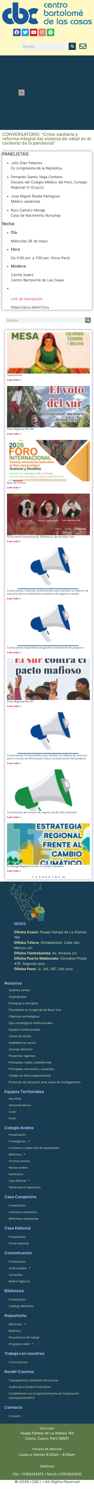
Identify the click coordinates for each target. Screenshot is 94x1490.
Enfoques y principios (23, 1003)
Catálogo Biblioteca (21, 1306)
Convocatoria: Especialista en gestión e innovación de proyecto (45, 647)
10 (63, 877)
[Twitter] (25, 32)
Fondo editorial (19, 1243)
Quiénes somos (19, 990)
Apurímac (15, 1098)
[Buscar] (72, 46)
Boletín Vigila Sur (19, 1281)
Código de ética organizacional (29, 1075)
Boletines (15, 1331)
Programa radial (19, 1344)
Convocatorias (18, 1362)
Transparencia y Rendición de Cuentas (33, 1380)
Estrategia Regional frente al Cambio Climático (35, 866)
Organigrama (17, 996)
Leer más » (14, 379)
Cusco (13, 1112)
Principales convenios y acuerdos (31, 1069)
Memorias (15, 1324)
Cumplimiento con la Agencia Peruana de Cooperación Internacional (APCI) (44, 1395)
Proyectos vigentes (22, 1056)
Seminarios (16, 1174)
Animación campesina (23, 1212)
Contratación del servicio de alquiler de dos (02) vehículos (42, 812)
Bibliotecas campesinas (24, 1219)
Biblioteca (15, 1154)
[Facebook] (17, 32)
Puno (12, 1118)
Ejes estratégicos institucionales (31, 1023)
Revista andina (18, 1167)
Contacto (15, 1416)
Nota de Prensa (16, 483)
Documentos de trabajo (24, 1337)
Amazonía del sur (20, 1105)
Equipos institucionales (24, 1029)
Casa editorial (17, 1181)
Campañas (16, 1275)
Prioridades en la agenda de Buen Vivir (35, 1010)
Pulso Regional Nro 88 (20, 429)
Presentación (17, 1135)
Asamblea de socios (22, 1042)
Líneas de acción (20, 1036)
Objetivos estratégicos (24, 1016)
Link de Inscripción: (27, 299)
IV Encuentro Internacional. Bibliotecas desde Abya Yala (40, 537)
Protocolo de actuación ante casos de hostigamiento (45, 1082)
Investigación (17, 1141)
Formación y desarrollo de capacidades (34, 1148)
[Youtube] (33, 32)
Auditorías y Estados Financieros (30, 1387)
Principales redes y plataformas (30, 1062)
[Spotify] (50, 32)
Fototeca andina (19, 1161)
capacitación (14, 375)
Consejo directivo (21, 1049)
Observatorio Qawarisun (25, 1187)
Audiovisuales (18, 1268)
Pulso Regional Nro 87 (20, 701)
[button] (21, 93)
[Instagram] (42, 32)
